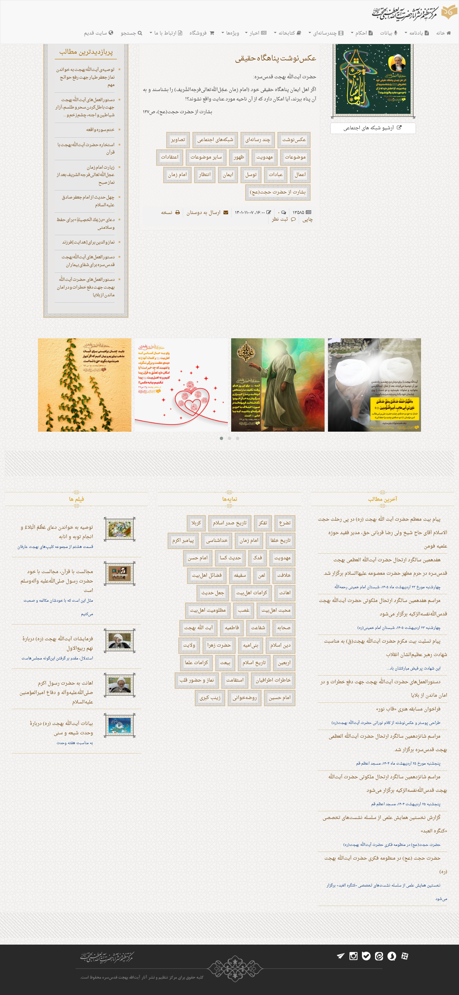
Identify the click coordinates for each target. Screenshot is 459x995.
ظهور (239, 157)
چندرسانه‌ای (324, 33)
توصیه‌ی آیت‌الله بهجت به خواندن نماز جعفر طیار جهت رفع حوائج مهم (85, 77)
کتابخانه (286, 33)
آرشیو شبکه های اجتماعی (369, 128)
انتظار (205, 174)
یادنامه (415, 33)
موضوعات (295, 157)
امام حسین (280, 697)
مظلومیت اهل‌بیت (208, 610)
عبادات (276, 174)
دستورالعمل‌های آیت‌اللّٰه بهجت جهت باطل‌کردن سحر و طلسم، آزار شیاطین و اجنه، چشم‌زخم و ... (85, 107)
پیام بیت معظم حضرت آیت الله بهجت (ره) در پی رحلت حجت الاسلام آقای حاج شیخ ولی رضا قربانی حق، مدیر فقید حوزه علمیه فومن (382, 533)
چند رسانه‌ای (257, 139)
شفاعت (258, 628)
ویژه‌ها (232, 33)
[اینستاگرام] (353, 956)
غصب (243, 610)
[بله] (366, 956)
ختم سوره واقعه (100, 130)
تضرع (285, 523)
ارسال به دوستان (204, 212)
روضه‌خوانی (245, 697)
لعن (261, 575)
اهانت (285, 593)
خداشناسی (216, 540)
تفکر (263, 523)
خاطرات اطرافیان (273, 680)
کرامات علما (196, 662)
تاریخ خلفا (280, 540)
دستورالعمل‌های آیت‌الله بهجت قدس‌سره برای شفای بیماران (88, 261)
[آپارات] (405, 956)
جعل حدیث (212, 593)
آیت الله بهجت (198, 628)
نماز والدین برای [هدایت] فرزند (88, 242)
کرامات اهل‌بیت (251, 593)
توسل (251, 174)
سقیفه (240, 575)
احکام (360, 33)
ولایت (189, 645)
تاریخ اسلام (254, 662)
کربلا (196, 523)
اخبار (253, 33)
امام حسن (198, 558)
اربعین (284, 662)
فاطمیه (232, 628)
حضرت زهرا (219, 645)
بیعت (225, 662)
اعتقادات (169, 157)
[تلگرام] (341, 956)
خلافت (284, 575)
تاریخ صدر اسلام (230, 523)
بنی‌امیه (250, 645)
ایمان (228, 174)
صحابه (284, 628)
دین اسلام (280, 645)
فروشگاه (199, 33)
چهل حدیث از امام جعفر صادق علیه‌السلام (88, 201)
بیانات (386, 33)
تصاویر (178, 139)
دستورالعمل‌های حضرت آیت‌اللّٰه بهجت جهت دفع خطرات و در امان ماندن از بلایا (86, 287)
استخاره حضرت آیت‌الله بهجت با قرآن (86, 149)
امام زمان (177, 174)
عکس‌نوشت (294, 139)
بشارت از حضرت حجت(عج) (278, 192)
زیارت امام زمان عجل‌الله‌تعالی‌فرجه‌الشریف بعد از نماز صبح (86, 175)
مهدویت (264, 157)
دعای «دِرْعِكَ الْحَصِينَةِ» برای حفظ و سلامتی (85, 224)
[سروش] (392, 956)
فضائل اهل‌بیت (207, 575)
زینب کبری (210, 697)
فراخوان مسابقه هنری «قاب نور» (408, 709)
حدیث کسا (230, 558)
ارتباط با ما (164, 33)
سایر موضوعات (206, 157)
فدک (257, 558)
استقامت (235, 680)
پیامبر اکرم (183, 540)
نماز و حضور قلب (196, 680)
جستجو (128, 33)
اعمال (300, 174)
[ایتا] (379, 956)
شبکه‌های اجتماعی (215, 139)
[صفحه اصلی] (414, 14)
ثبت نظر (280, 219)
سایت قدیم (95, 33)
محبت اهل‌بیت (276, 610)
